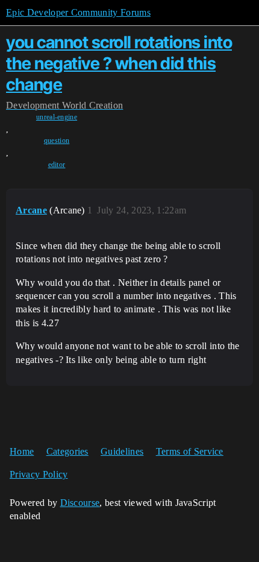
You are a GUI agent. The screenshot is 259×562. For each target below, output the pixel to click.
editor (57, 164)
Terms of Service (189, 451)
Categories (67, 451)
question (57, 140)
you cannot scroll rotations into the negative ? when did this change (119, 63)
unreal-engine (56, 117)
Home (22, 451)
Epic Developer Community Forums (78, 12)
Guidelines (122, 451)
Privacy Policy (38, 474)
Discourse (80, 502)
